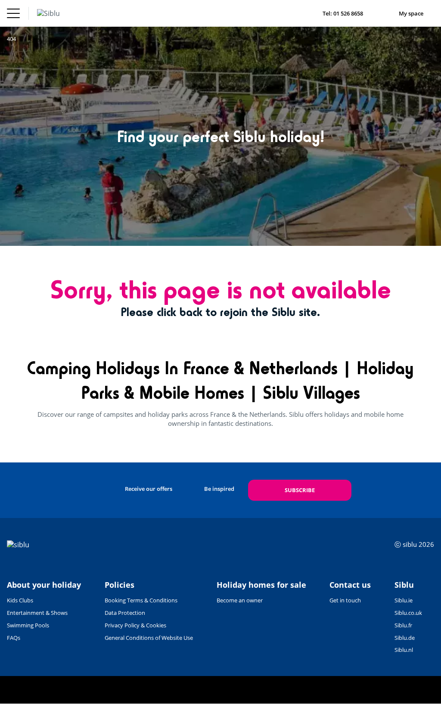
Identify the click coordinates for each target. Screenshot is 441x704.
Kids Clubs (20, 600)
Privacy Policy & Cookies (135, 625)
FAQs (13, 638)
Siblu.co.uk (408, 613)
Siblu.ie (403, 600)
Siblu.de (404, 638)
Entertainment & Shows (37, 613)
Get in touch (345, 600)
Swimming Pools (28, 625)
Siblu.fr (403, 625)
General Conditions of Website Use (149, 638)
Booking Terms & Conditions (141, 600)
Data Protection (125, 613)
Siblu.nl (403, 650)
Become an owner (240, 600)
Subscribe (300, 490)
